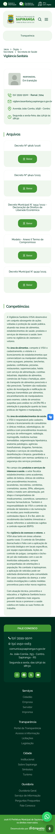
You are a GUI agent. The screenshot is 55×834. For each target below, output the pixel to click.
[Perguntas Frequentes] (27, 801)
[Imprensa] (27, 713)
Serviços (27, 690)
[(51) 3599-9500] (20, 638)
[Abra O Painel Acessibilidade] (49, 828)
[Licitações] (27, 739)
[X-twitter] (31, 675)
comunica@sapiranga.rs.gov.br (27, 648)
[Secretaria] (8, 52)
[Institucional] (27, 760)
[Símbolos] (27, 770)
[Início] (6, 49)
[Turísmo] (27, 775)
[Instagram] (17, 675)
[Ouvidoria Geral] (27, 791)
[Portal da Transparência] (27, 729)
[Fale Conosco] (27, 806)
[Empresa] (27, 703)
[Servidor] (27, 708)
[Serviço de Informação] (27, 796)
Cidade (27, 753)
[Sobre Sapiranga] (27, 765)
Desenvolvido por (19, 828)
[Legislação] (27, 744)
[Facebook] (24, 675)
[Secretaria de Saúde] (27, 52)
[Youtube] (38, 675)
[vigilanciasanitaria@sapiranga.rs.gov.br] (30, 102)
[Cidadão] (27, 698)
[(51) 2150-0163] (20, 643)
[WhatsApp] (47, 817)
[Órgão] (16, 49)
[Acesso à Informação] (27, 734)
